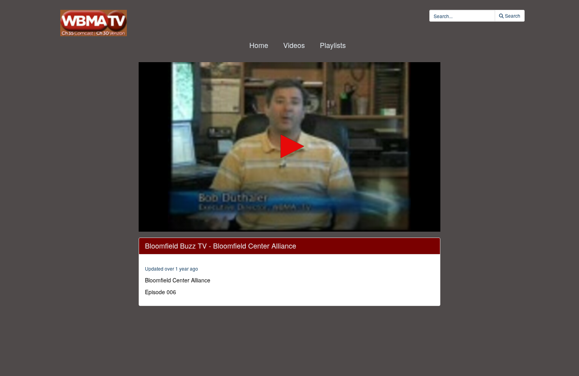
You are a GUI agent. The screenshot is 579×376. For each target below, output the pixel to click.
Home (258, 45)
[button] (289, 146)
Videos (294, 45)
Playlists (333, 45)
